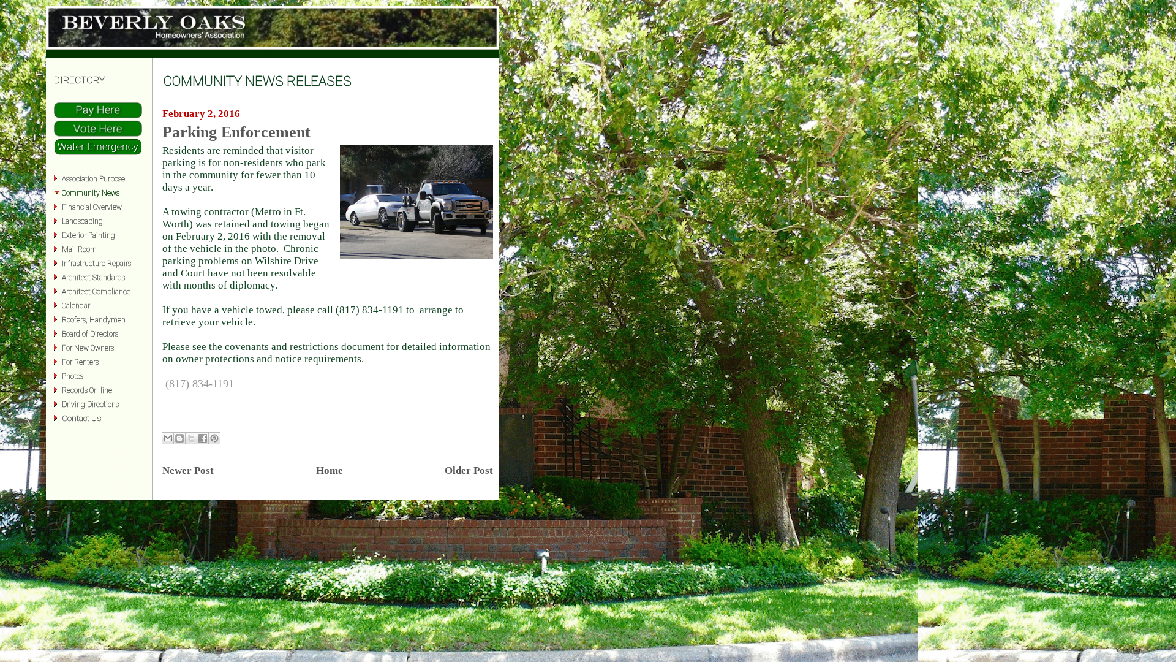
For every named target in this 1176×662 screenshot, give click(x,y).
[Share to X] (191, 438)
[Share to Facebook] (203, 438)
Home (329, 470)
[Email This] (168, 438)
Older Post (469, 470)
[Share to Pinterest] (214, 438)
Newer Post (188, 470)
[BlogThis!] (179, 438)
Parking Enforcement (236, 132)
